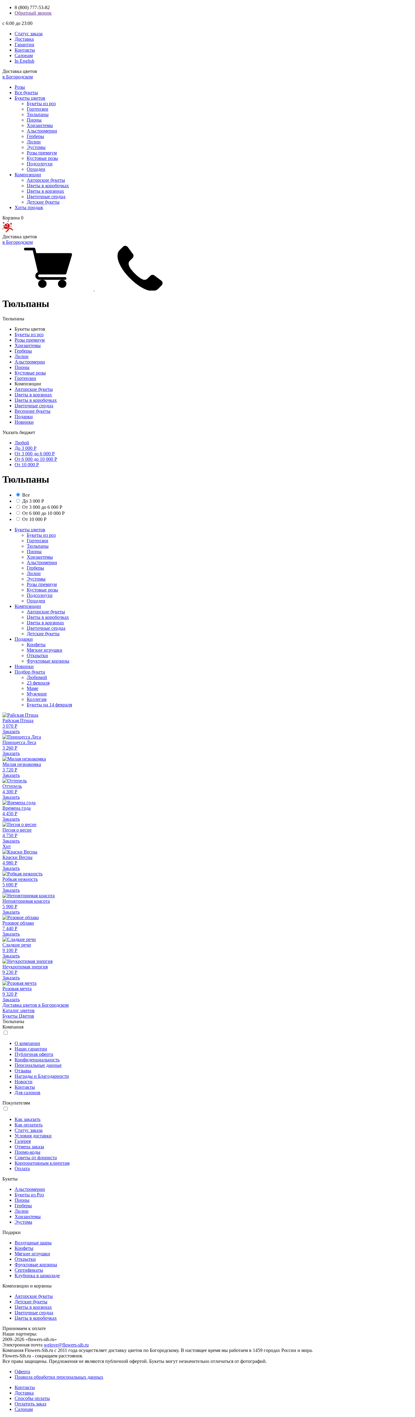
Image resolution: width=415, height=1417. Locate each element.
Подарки (24, 416)
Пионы (34, 119)
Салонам (24, 55)
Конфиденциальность (37, 1059)
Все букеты (26, 92)
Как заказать (27, 1119)
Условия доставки (33, 1135)
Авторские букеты (46, 180)
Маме (32, 688)
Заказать (11, 731)
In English (24, 61)
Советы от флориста (36, 1157)
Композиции (28, 174)
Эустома (23, 1222)
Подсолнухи (40, 163)
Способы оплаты (32, 1398)
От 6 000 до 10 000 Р (36, 459)
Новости (24, 1081)
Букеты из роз (41, 103)
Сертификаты (29, 1270)
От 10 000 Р (27, 464)
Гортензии (37, 109)
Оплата (22, 1168)
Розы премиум (42, 152)
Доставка (24, 39)
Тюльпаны (38, 114)
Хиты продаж (29, 207)
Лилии (34, 141)
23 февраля (38, 682)
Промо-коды (27, 1152)
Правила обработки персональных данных (59, 1377)
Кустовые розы (42, 158)
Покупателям (16, 1102)
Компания (12, 1026)
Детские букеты (43, 202)
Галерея (23, 1141)
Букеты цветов (30, 98)
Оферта (22, 1371)
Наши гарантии (31, 1048)
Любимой (37, 677)
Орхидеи (36, 169)
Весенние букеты (32, 411)
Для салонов (27, 1092)
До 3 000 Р (25, 448)
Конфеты (36, 644)
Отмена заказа (29, 1146)
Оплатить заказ (30, 1403)
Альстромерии (42, 130)
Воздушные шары (33, 1242)
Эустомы (36, 147)
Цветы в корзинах (45, 191)
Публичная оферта (34, 1054)
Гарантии (24, 44)
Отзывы (23, 1070)
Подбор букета (30, 671)
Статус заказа (29, 33)
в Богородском (17, 76)
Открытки (37, 655)
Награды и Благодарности (42, 1076)
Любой (22, 442)
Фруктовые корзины (48, 661)
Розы (20, 87)
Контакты (25, 50)
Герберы (35, 136)
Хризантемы (40, 125)
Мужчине (37, 693)
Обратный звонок (33, 13)
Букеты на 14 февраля (49, 704)
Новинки (24, 422)
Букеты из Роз (29, 1194)
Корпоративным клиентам (42, 1163)
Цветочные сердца (46, 196)
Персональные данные (38, 1065)
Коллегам (36, 699)
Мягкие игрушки (44, 650)
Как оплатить (29, 1124)
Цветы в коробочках (48, 185)
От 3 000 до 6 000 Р (35, 453)
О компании (27, 1043)
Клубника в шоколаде (37, 1275)
